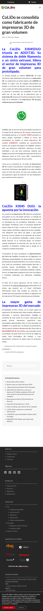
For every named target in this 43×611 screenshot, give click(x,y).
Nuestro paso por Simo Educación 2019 (19, 384)
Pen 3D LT (10, 488)
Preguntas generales (16, 509)
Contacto (10, 459)
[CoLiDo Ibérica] (8, 7)
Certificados (11, 457)
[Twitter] (10, 472)
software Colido (15, 528)
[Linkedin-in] (5, 472)
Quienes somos (12, 454)
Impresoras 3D (11, 486)
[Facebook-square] (14, 472)
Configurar (21, 607)
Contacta (10, 2)
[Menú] (39, 7)
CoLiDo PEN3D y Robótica (14, 352)
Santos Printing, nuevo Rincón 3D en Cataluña (22, 407)
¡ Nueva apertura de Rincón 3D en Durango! (21, 387)
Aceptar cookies (8, 607)
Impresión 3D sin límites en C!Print (18, 404)
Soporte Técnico (12, 531)
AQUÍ (28, 598)
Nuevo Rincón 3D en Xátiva (15, 382)
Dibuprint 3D (11, 494)
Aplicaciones (14, 517)
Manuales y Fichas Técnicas (19, 526)
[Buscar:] (21, 366)
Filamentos (10, 491)
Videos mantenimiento (17, 520)
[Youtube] (19, 472)
